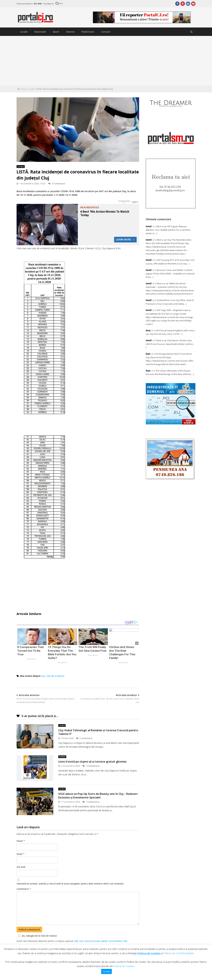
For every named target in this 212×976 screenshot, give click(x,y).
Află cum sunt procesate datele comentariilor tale (100, 941)
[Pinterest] (183, 3)
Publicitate (87, 31)
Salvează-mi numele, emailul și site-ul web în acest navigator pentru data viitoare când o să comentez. (70, 883)
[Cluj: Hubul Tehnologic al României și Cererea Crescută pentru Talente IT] (35, 736)
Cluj (43, 675)
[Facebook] (177, 3)
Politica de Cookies (148, 953)
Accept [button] (106, 971)
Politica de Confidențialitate (178, 953)
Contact (105, 31)
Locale (23, 31)
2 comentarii (86, 738)
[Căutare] (191, 32)
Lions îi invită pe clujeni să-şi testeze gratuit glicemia (92, 761)
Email (20, 854)
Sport (56, 31)
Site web (21, 866)
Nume (21, 840)
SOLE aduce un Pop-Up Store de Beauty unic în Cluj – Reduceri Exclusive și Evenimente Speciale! (98, 795)
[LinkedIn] (188, 3)
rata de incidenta (55, 675)
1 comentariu (93, 765)
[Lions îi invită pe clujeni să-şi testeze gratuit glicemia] (35, 768)
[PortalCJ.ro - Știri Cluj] (35, 21)
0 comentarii (58, 183)
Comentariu (24, 888)
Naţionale (40, 31)
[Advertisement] (106, 61)
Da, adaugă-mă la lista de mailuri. (40, 935)
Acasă (23, 89)
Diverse (70, 31)
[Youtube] (193, 3)
